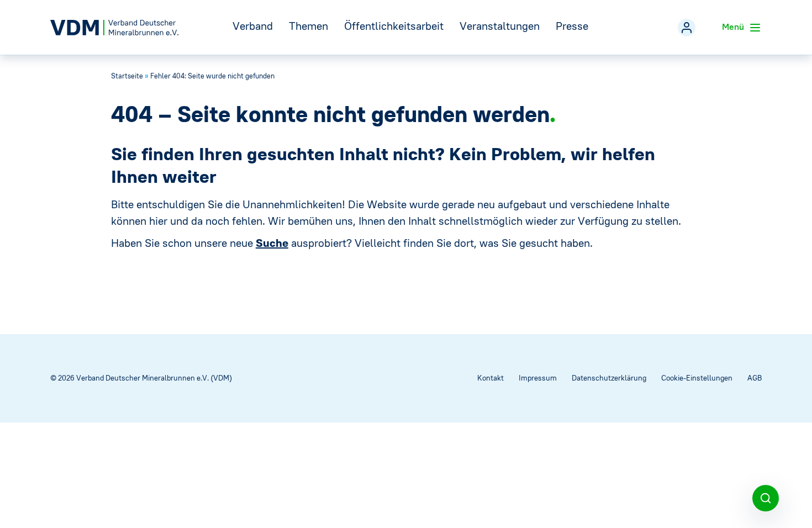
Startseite (127, 76)
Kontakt (490, 378)
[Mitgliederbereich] (686, 27)
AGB (754, 378)
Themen (308, 26)
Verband (253, 26)
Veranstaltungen (500, 26)
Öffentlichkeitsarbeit (394, 26)
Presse (572, 26)
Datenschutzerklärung (609, 378)
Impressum (538, 378)
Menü (734, 26)
